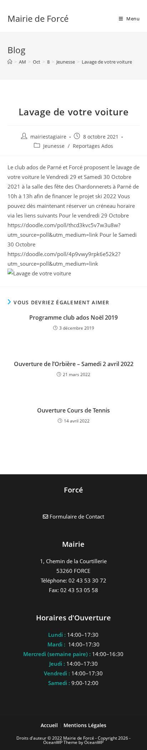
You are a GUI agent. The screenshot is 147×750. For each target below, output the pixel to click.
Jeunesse (54, 145)
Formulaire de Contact (76, 516)
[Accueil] (9, 62)
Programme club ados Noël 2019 (73, 317)
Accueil (50, 725)
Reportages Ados (93, 145)
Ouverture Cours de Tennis (73, 410)
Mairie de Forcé (38, 18)
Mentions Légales (85, 725)
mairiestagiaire (48, 136)
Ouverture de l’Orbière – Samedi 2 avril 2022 (73, 364)
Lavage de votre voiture (107, 62)
